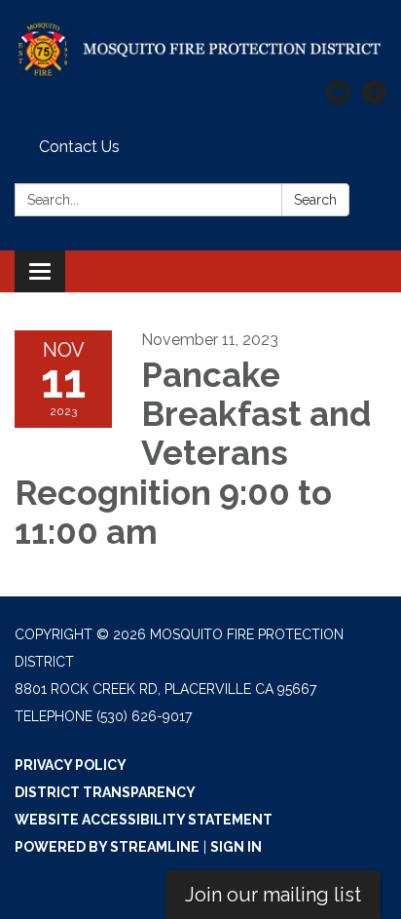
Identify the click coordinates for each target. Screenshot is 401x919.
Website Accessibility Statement (144, 819)
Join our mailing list (273, 894)
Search (315, 200)
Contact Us (79, 146)
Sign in (236, 847)
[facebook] (374, 99)
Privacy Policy (71, 765)
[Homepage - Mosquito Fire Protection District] (200, 49)
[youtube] (338, 99)
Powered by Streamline (107, 847)
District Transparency (105, 792)
